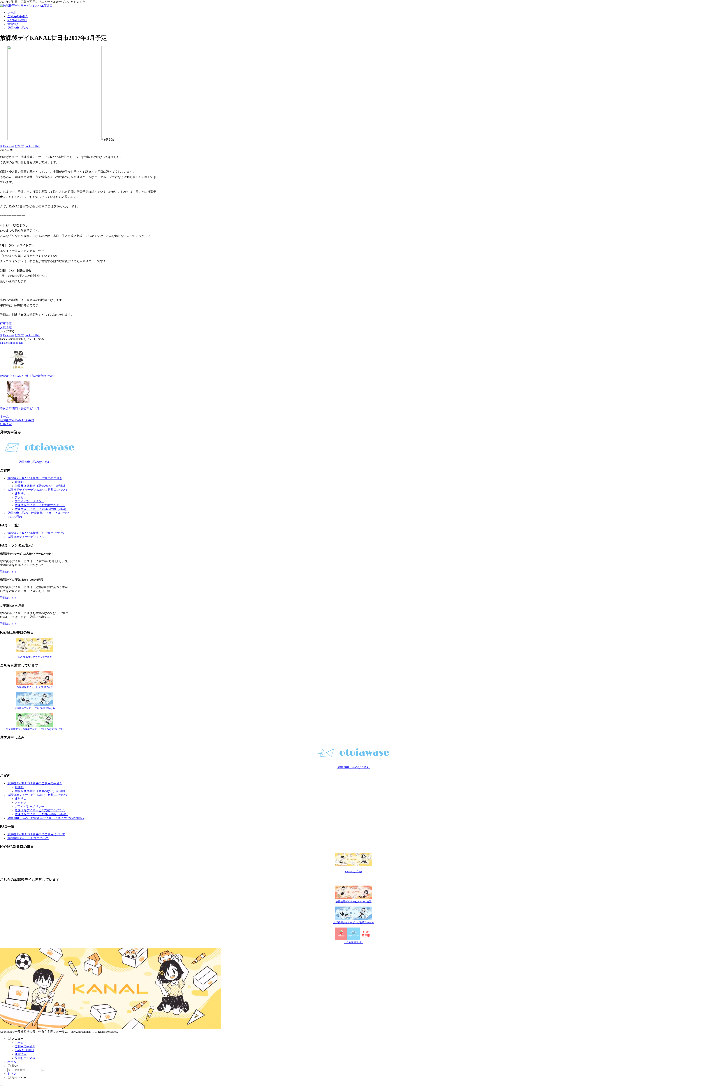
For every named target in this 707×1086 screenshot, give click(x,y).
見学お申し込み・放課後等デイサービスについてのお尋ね (45, 818)
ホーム (19, 1042)
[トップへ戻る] (1, 1085)
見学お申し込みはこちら (34, 461)
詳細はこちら (9, 571)
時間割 (19, 482)
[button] (43, 1070)
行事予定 (6, 323)
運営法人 (21, 493)
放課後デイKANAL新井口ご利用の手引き (34, 478)
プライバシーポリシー (29, 501)
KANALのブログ (353, 871)
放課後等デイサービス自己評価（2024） (41, 509)
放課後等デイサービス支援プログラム (40, 505)
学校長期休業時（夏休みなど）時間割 (40, 485)
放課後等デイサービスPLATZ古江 (35, 687)
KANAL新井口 (24, 1050)
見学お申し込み (25, 1057)
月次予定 (6, 327)
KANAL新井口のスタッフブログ (34, 657)
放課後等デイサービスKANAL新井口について (37, 489)
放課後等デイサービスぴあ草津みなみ (34, 708)
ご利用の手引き (25, 1046)
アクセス (21, 497)
